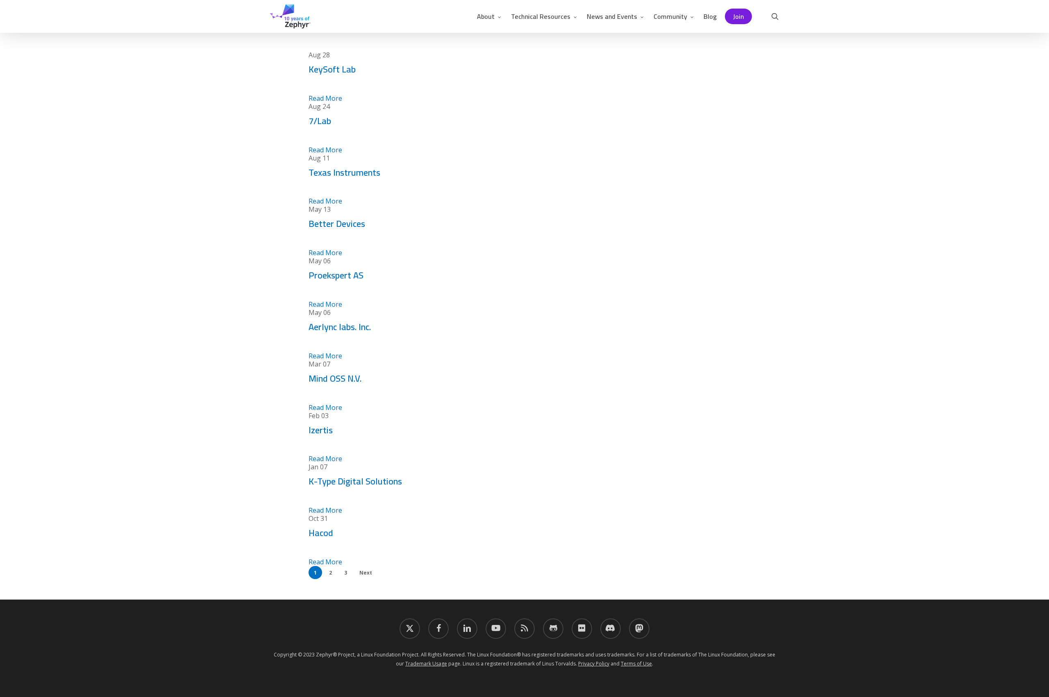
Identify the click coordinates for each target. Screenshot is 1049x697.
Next (365, 572)
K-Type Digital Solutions (355, 481)
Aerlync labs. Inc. (340, 326)
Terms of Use (636, 663)
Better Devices (337, 223)
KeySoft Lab (332, 69)
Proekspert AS (336, 275)
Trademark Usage (426, 663)
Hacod (321, 532)
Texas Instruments (344, 172)
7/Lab (320, 120)
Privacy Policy (593, 663)
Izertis (321, 430)
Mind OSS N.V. (335, 378)
